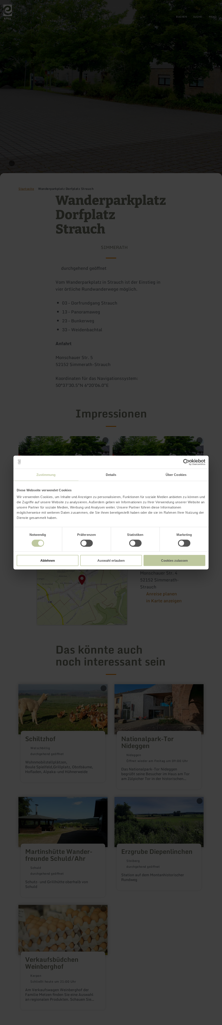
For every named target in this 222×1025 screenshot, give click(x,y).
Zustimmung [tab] (46, 474)
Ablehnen (47, 560)
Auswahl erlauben (111, 560)
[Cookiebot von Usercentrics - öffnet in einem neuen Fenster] (186, 462)
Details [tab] (111, 474)
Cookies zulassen (174, 560)
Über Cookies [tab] (176, 474)
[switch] (86, 543)
